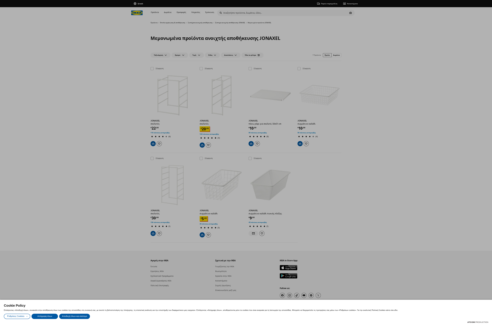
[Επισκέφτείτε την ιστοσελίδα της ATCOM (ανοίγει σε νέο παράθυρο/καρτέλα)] (477, 322)
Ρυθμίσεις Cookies (15, 316)
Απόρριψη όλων (44, 316)
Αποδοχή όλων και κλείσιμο (74, 316)
